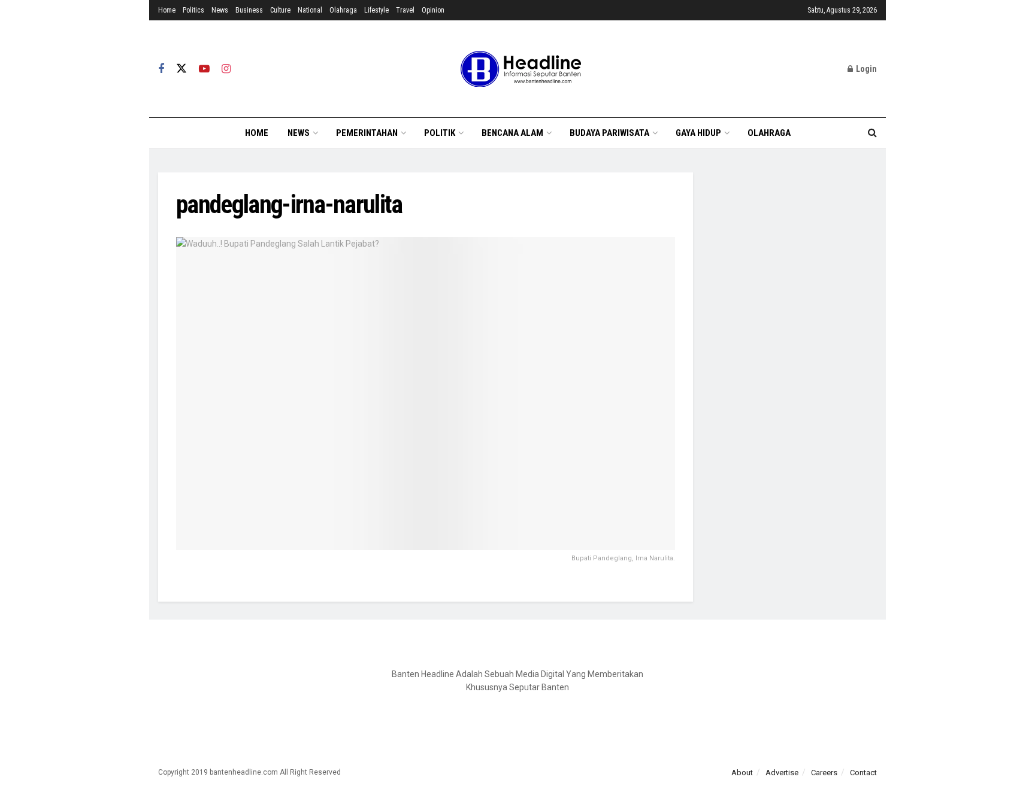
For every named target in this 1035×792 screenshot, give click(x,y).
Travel (405, 10)
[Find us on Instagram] (226, 69)
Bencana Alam (512, 133)
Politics (193, 10)
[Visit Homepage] (517, 69)
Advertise (781, 772)
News (219, 10)
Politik (439, 133)
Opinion (433, 10)
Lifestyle (376, 10)
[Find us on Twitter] (181, 69)
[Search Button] (872, 133)
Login (865, 69)
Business (249, 10)
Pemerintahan (367, 133)
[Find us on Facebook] (161, 69)
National (310, 10)
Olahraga (343, 10)
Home (166, 10)
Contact (863, 772)
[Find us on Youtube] (204, 69)
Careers (824, 772)
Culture (280, 10)
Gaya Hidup (698, 133)
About (742, 772)
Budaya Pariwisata (609, 133)
